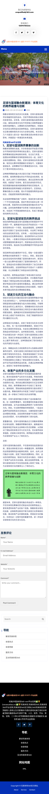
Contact (32, 790)
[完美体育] (24, 41)
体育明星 (9, 647)
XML (24, 769)
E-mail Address (7, 551)
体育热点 (9, 642)
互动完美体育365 (13, 658)
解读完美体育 (11, 636)
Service (24, 790)
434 (28, 110)
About (16, 790)
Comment (5, 578)
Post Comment (9, 603)
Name (3, 538)
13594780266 (24, 26)
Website (4, 564)
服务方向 (9, 652)
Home (23, 70)
